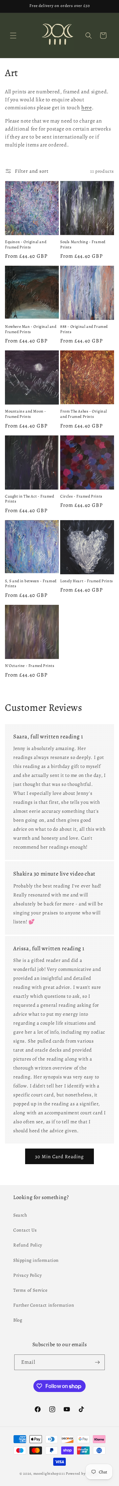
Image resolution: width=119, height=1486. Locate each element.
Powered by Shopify (82, 1473)
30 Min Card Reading (59, 1156)
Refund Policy (27, 1245)
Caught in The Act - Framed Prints (29, 499)
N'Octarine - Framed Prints (30, 665)
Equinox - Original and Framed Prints (25, 244)
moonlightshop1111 (49, 1473)
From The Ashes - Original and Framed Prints (83, 414)
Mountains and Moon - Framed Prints (25, 414)
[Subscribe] (97, 1362)
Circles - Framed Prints (81, 496)
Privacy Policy (27, 1275)
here (86, 107)
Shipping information (36, 1260)
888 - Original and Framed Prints (84, 329)
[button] (13, 35)
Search (20, 1215)
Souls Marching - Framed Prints (82, 244)
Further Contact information (43, 1305)
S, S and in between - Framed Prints (31, 584)
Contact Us (25, 1230)
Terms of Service (30, 1290)
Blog (17, 1320)
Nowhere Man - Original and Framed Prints (31, 329)
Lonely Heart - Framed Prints (86, 581)
